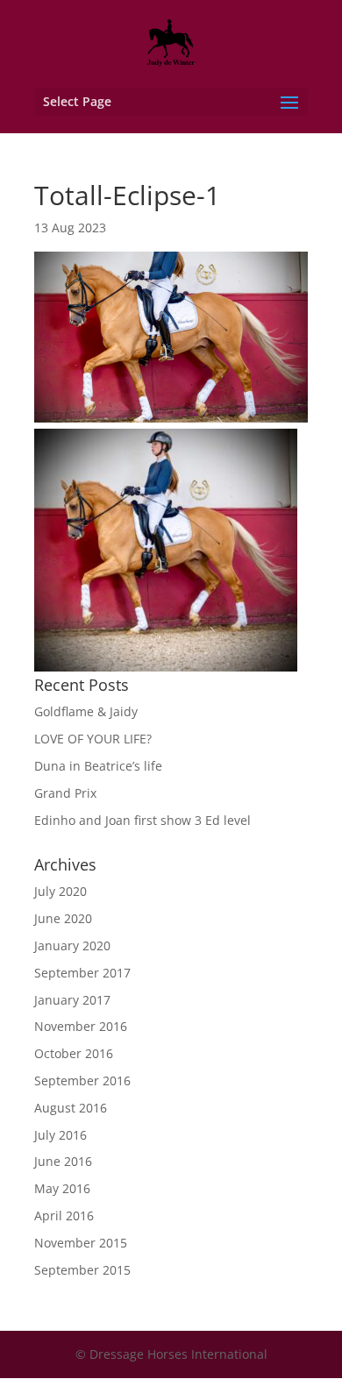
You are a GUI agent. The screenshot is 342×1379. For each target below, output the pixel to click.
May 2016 (62, 1188)
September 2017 (82, 972)
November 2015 (80, 1242)
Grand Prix (65, 793)
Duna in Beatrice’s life (98, 765)
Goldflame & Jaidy (86, 711)
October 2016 (73, 1053)
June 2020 (63, 918)
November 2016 (80, 1026)
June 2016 (63, 1161)
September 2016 (82, 1080)
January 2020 (72, 945)
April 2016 (64, 1215)
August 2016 (70, 1107)
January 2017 (72, 1000)
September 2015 (82, 1270)
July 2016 (60, 1135)
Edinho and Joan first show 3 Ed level (142, 820)
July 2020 (60, 891)
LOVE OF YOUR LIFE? (93, 738)
